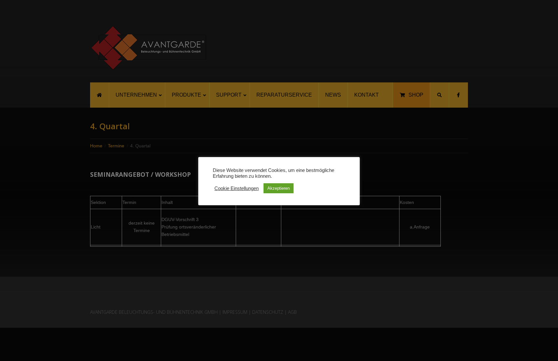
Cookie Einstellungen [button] (236, 188)
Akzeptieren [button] (278, 188)
